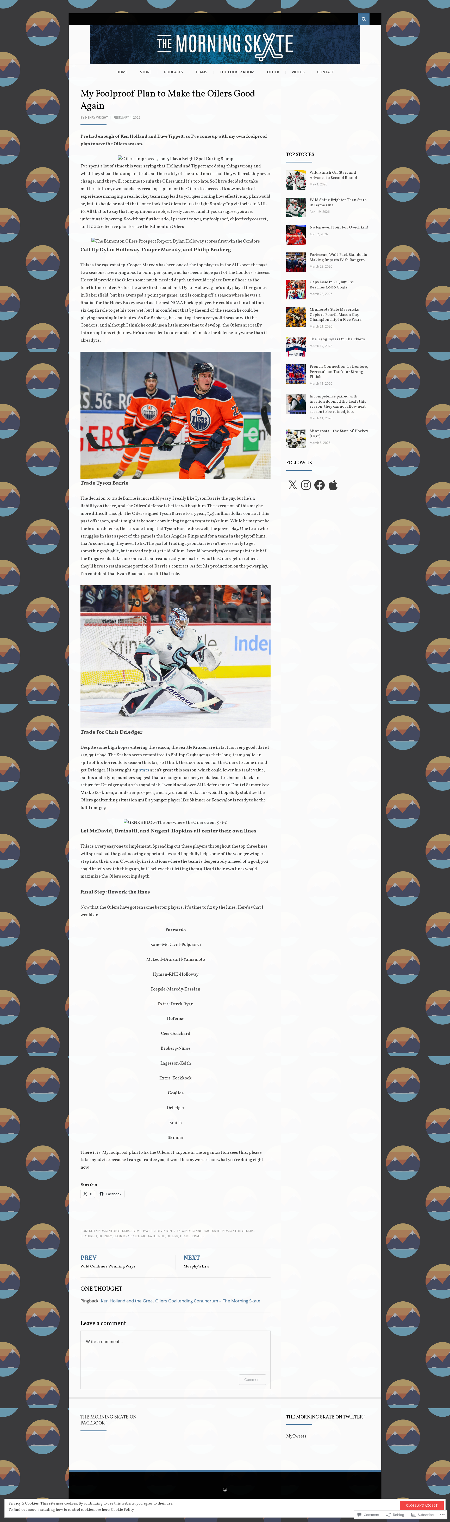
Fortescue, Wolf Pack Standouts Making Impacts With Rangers (338, 257)
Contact (325, 71)
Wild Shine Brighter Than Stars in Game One (338, 202)
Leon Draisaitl (126, 1236)
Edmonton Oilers (114, 1231)
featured (88, 1236)
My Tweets (296, 1436)
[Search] (364, 19)
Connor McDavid (205, 1231)
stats (144, 770)
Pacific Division (157, 1231)
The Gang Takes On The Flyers (337, 339)
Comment (252, 1379)
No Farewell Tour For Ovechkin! (339, 227)
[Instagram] (306, 485)
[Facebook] (319, 485)
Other (273, 71)
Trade (185, 1236)
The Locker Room (237, 71)
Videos (298, 71)
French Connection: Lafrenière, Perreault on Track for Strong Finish (339, 372)
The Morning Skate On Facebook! (108, 1420)
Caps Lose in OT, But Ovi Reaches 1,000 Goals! (332, 285)
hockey (105, 1236)
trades (198, 1236)
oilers (172, 1236)
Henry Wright (96, 117)
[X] (292, 485)
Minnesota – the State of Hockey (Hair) (339, 433)
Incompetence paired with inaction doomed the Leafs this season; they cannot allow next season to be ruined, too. (338, 404)
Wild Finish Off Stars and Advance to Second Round (333, 175)
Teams (201, 71)
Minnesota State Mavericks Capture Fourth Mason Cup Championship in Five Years (335, 315)
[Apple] (333, 485)
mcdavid (149, 1236)
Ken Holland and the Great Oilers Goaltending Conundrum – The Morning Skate (180, 1301)
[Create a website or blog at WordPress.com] (225, 1490)
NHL (161, 1236)
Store (146, 71)
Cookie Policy (122, 1509)
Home (122, 71)
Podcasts (173, 71)
